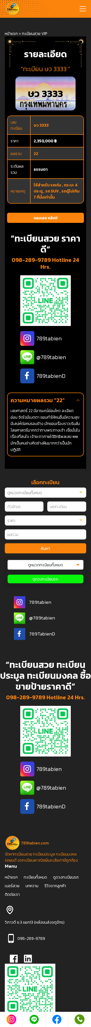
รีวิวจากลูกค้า (55, 886)
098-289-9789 (31, 260)
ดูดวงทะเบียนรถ (45, 579)
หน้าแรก (11, 33)
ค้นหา (45, 548)
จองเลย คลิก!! (45, 218)
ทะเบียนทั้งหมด (35, 877)
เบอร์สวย (12, 886)
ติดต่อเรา (12, 894)
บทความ (32, 886)
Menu (11, 866)
